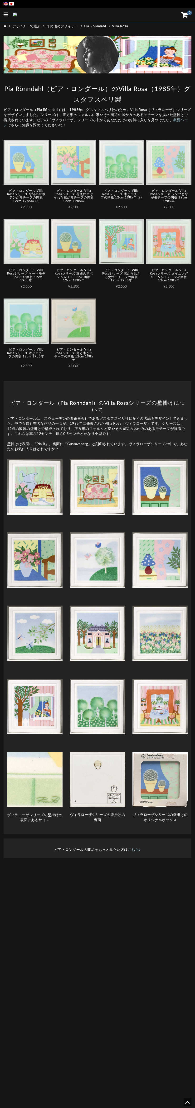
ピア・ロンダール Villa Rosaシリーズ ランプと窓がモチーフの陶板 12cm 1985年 (169, 196)
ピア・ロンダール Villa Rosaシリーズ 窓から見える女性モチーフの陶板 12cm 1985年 (121, 275)
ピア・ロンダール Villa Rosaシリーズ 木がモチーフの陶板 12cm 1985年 (26, 353)
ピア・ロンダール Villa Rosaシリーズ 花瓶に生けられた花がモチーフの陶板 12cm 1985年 (74, 196)
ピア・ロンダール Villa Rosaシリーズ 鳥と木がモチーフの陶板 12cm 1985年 (73, 354)
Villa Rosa (120, 26)
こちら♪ (134, 850)
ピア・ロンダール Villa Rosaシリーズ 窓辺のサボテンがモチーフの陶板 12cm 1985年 (74, 275)
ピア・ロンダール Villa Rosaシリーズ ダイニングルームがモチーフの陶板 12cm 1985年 (169, 275)
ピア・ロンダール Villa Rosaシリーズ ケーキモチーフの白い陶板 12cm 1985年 (26, 275)
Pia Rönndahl (95, 26)
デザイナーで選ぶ (26, 26)
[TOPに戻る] (187, 1104)
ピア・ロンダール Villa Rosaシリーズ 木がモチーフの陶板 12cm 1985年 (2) (121, 194)
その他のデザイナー (62, 26)
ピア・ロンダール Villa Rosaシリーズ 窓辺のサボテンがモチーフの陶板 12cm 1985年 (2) (26, 196)
